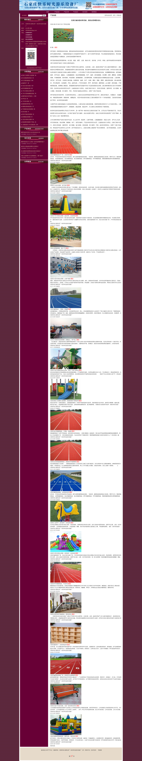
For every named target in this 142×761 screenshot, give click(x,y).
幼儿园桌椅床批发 (27, 78)
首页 (47, 12)
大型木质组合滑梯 (27, 119)
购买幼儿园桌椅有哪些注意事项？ (30, 146)
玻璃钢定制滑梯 (26, 117)
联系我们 (94, 12)
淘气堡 (24, 98)
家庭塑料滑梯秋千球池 (28, 122)
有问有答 (84, 12)
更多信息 (52, 746)
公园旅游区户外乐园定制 (28, 124)
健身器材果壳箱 (26, 104)
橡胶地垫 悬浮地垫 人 (28, 96)
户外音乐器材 (25, 101)
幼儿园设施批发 (26, 80)
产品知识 (75, 12)
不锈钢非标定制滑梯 (27, 109)
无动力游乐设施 (26, 85)
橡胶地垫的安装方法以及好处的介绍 (30, 132)
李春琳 (100, 750)
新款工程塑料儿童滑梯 (28, 75)
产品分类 (66, 12)
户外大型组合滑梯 (27, 91)
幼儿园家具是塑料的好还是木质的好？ (31, 151)
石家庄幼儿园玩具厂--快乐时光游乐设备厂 (61, 160)
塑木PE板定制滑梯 (27, 114)
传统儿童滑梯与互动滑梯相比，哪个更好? (32, 156)
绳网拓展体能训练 (27, 106)
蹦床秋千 (24, 83)
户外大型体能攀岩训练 (28, 93)
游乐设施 (24, 111)
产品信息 (57, 12)
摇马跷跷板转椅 (26, 88)
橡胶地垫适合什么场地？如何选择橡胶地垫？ (33, 141)
